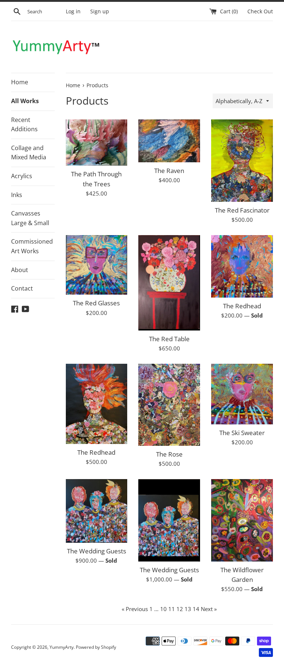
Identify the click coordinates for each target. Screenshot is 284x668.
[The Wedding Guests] (97, 511)
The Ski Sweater (242, 432)
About (19, 270)
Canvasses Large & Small (30, 218)
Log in (73, 11)
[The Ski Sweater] (242, 394)
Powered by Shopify (96, 647)
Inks (16, 195)
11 (171, 609)
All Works (25, 101)
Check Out (260, 11)
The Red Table (169, 339)
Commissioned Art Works (32, 246)
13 (188, 609)
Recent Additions (24, 124)
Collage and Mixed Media (28, 153)
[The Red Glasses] (97, 265)
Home (19, 82)
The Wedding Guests (96, 551)
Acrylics (21, 176)
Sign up (99, 11)
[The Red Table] (169, 282)
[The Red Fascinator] (242, 160)
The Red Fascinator (242, 210)
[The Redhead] (242, 266)
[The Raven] (169, 140)
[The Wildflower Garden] (242, 520)
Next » (209, 609)
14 (196, 609)
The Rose (169, 454)
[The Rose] (169, 405)
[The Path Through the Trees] (97, 142)
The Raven (169, 170)
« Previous (135, 609)
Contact (22, 288)
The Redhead (242, 306)
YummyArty (62, 647)
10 (163, 609)
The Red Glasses (96, 303)
